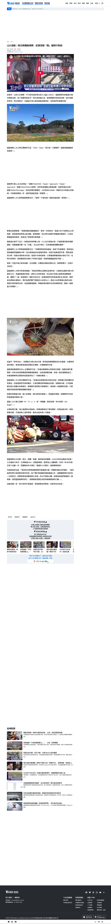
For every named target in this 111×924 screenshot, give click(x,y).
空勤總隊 (24, 517)
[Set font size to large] (102, 922)
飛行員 (10, 517)
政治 (79, 3)
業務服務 (99, 905)
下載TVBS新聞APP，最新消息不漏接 (40, 556)
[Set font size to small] (95, 922)
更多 (97, 3)
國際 (87, 3)
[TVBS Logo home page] (13, 3)
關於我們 (65, 900)
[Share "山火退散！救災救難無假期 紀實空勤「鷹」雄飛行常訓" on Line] (9, 922)
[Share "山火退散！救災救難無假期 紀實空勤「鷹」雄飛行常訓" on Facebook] (15, 922)
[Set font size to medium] (99, 922)
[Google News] (103, 892)
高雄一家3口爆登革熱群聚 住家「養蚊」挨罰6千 (25, 9)
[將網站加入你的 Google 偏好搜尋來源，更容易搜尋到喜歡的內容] (40, 561)
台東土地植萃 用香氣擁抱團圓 (40, 525)
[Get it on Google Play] (99, 917)
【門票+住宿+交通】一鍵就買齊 (40, 538)
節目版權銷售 (100, 900)
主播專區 (89, 907)
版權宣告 (77, 907)
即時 (71, 3)
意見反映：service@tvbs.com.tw (15, 900)
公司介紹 (89, 900)
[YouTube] (100, 892)
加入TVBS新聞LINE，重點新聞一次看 (40, 558)
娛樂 (83, 3)
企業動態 (89, 902)
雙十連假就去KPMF (40, 534)
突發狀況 (17, 517)
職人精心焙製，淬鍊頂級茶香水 (40, 527)
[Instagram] (97, 892)
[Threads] (93, 892)
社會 (91, 3)
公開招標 (99, 902)
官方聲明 (99, 907)
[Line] (90, 892)
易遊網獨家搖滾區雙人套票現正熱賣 (40, 536)
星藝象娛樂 (90, 910)
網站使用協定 (79, 905)
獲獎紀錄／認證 (101, 910)
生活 (75, 3)
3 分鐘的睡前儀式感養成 (40, 529)
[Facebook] (86, 892)
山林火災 (32, 517)
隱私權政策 (78, 900)
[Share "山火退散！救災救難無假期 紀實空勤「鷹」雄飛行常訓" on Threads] (12, 922)
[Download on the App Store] (87, 917)
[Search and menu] (102, 3)
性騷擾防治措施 (79, 902)
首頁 (66, 3)
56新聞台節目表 (67, 902)
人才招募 (89, 905)
